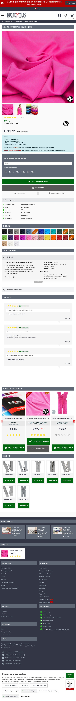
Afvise (69, 688)
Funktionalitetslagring (30, 691)
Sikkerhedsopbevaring (11, 696)
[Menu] (73, 681)
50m (28, 172)
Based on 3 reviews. (21, 117)
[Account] (59, 15)
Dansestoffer (8, 21)
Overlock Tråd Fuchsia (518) (62, 418)
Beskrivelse (10, 257)
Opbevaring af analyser (12, 691)
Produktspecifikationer (14, 289)
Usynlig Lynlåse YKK (23, 499)
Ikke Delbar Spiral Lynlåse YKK (38, 474)
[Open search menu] (66, 15)
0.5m (5, 172)
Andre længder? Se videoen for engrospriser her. (41, 147)
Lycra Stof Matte (18, 21)
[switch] (70, 686)
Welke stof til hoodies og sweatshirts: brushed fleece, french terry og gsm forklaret (42, 531)
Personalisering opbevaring (49, 691)
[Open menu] (2, 15)
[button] (20, 193)
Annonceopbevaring (11, 685)
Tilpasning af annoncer (40, 685)
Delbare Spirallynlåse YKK (9, 474)
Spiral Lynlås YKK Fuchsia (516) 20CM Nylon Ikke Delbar (38, 418)
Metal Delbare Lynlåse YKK (67, 474)
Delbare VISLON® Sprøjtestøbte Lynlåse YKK (23, 474)
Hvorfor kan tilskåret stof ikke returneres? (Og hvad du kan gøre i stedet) (17, 530)
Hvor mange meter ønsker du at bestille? (15, 158)
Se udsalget (72, 3)
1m (10, 172)
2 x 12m (23, 172)
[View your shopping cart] (72, 15)
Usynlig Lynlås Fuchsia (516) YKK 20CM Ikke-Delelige (13, 418)
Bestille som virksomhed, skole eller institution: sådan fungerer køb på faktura (68, 531)
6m (13, 172)
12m (17, 172)
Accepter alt (69, 675)
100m (32, 172)
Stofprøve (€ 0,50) (39, 188)
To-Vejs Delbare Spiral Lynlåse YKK (9, 499)
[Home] (2, 21)
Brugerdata (25, 685)
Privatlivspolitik (25, 696)
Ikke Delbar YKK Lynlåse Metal (52, 474)
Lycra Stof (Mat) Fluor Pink (15, 550)
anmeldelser (58, 629)
